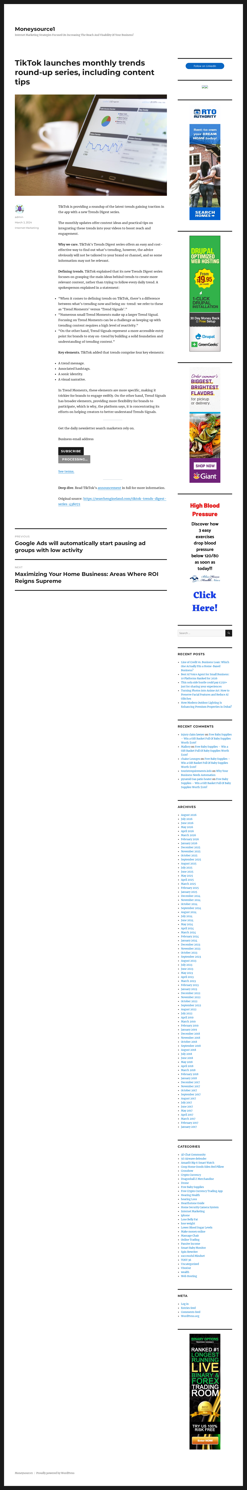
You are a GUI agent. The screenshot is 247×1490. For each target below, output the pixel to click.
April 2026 (187, 831)
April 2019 (187, 1017)
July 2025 (186, 867)
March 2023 (188, 981)
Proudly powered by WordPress (55, 1473)
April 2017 (187, 1114)
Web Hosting (189, 1276)
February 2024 (190, 936)
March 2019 (188, 1021)
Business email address (76, 439)
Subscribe (71, 451)
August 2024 (188, 912)
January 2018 (189, 1078)
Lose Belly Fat (189, 1219)
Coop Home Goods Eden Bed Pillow (202, 1166)
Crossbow (187, 1171)
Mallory (185, 746)
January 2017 (189, 1127)
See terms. (66, 471)
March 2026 (188, 835)
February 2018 (189, 1074)
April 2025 (187, 879)
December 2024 (190, 896)
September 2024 (191, 908)
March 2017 (188, 1118)
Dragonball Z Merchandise (197, 1179)
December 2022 (190, 993)
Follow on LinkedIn (205, 66)
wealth (185, 1272)
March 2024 (188, 932)
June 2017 (187, 1106)
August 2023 (188, 960)
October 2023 (189, 952)
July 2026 (187, 819)
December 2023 (190, 944)
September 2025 (191, 859)
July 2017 (186, 1102)
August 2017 (188, 1098)
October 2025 (189, 855)
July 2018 (186, 1054)
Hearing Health (190, 1195)
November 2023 (190, 948)
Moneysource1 (35, 29)
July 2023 (186, 965)
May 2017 (187, 1110)
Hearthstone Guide (192, 1203)
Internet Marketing (27, 227)
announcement (109, 488)
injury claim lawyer (192, 734)
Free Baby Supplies (192, 1187)
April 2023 (187, 977)
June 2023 (187, 969)
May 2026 (187, 827)
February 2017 (189, 1122)
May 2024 (187, 924)
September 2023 (191, 956)
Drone (185, 1183)
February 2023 (190, 985)
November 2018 (190, 1037)
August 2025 (188, 863)
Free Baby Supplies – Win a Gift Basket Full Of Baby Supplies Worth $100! (206, 738)
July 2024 (186, 916)
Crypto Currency (191, 1175)
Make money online (193, 1231)
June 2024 (187, 920)
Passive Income (190, 1243)
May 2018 (187, 1062)
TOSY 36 (186, 1260)
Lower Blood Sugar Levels (196, 1227)
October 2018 (189, 1041)
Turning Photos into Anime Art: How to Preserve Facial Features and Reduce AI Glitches (205, 694)
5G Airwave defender (193, 1158)
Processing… (74, 459)
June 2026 (187, 823)
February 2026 (190, 839)
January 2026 (189, 843)
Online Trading (190, 1239)
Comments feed (190, 1312)
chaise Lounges (190, 759)
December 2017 (190, 1082)
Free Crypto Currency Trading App (202, 1191)
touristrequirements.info (196, 771)
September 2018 (191, 1046)
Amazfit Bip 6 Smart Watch (197, 1162)
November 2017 (190, 1086)
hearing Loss (189, 1199)
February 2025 (190, 888)
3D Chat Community (193, 1154)
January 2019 (189, 1029)
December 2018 (190, 1033)
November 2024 (190, 900)
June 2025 (187, 871)
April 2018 (187, 1066)
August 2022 (188, 1009)
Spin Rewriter (189, 1252)
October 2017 (189, 1090)
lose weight (188, 1223)
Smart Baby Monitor (193, 1247)
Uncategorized (190, 1264)
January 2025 (189, 892)
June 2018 (187, 1058)
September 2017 (191, 1094)
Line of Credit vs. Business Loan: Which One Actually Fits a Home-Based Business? (205, 666)
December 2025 (190, 847)
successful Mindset (193, 1256)
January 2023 (189, 989)
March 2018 (188, 1070)
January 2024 (189, 940)
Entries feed (188, 1308)
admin (19, 217)
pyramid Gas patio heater (196, 779)
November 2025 (190, 851)
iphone (185, 1215)
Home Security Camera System (200, 1207)
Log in (185, 1304)
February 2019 (190, 1025)
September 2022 (191, 1005)
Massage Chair (190, 1235)
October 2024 (189, 904)
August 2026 (189, 815)
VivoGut (186, 1268)
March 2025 (188, 884)
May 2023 (187, 973)
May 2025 (187, 875)
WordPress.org (190, 1316)
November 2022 (190, 997)
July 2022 (186, 1013)
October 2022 (189, 1001)
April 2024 (187, 928)
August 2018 (188, 1050)
